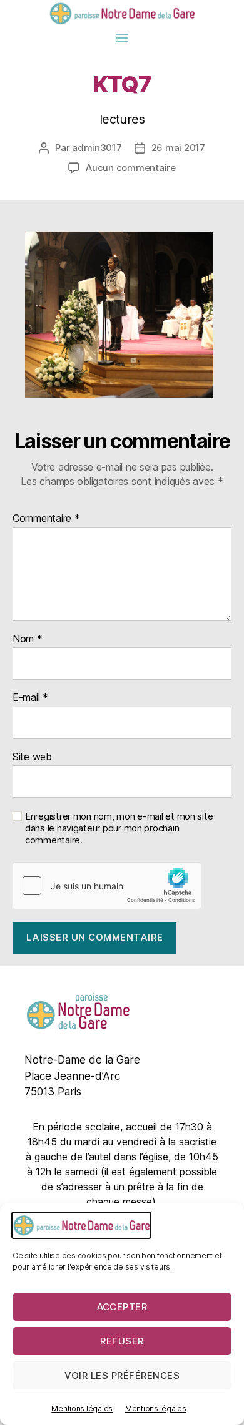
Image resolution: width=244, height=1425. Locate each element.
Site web (32, 757)
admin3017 (97, 148)
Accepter (122, 1307)
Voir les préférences (122, 1375)
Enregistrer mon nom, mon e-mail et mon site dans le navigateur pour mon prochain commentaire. (119, 828)
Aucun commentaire (131, 168)
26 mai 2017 (178, 148)
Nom (28, 639)
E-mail (30, 697)
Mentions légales (82, 1408)
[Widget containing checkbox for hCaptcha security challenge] (107, 885)
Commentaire (46, 518)
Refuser (122, 1341)
